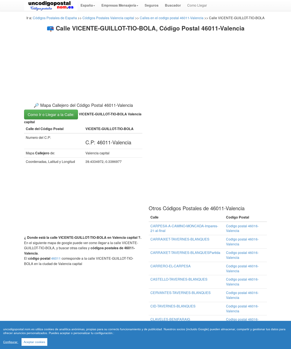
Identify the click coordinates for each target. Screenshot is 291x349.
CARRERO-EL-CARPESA (170, 266)
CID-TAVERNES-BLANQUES (173, 306)
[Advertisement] (145, 63)
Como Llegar (197, 5)
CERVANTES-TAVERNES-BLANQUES (180, 292)
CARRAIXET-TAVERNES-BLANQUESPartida (185, 252)
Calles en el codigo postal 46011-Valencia (171, 17)
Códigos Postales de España (55, 17)
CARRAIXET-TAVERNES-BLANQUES (179, 239)
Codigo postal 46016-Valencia (242, 228)
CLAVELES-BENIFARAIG (170, 319)
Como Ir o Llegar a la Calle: (51, 114)
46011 (56, 258)
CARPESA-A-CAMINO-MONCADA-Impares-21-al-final (184, 228)
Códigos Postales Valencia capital (108, 17)
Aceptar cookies (34, 342)
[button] (87, 5)
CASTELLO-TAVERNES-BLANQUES (178, 279)
